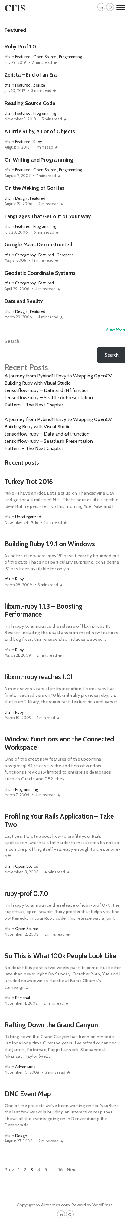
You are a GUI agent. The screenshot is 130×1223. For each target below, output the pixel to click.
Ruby (37, 142)
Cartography (25, 255)
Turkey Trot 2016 (29, 481)
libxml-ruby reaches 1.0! (39, 676)
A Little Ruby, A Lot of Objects (40, 131)
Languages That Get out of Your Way (48, 216)
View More (115, 329)
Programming (70, 56)
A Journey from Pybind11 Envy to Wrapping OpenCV (58, 376)
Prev (9, 1169)
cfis (7, 56)
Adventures (25, 1066)
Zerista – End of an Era (31, 74)
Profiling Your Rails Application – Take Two (59, 820)
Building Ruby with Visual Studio (38, 383)
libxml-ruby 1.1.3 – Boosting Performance (43, 610)
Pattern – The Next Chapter (34, 405)
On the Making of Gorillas (34, 188)
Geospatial (66, 255)
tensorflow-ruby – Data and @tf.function (47, 390)
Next (72, 1169)
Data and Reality (24, 301)
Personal (22, 997)
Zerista (39, 85)
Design (21, 198)
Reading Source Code (30, 103)
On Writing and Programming (39, 159)
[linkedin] (101, 7)
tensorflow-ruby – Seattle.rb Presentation (49, 397)
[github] (110, 7)
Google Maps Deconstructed (38, 244)
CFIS (15, 7)
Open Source (44, 56)
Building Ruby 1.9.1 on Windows (50, 544)
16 (60, 1169)
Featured (23, 56)
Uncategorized (28, 517)
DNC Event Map (28, 1094)
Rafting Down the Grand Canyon (51, 1025)
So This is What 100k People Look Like (60, 956)
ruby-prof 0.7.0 (26, 893)
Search (12, 341)
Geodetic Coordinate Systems (40, 273)
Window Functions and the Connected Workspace (59, 743)
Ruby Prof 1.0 (20, 46)
